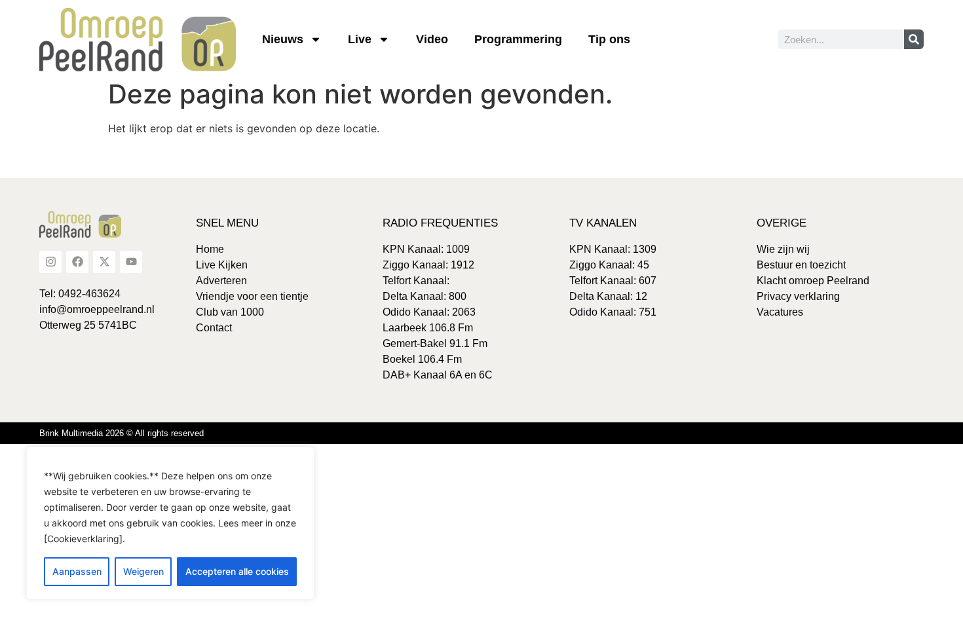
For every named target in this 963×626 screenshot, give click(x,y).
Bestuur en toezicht (801, 264)
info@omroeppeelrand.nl (97, 309)
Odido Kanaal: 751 (612, 312)
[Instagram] (50, 262)
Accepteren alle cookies (237, 571)
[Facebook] (77, 262)
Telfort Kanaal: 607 (612, 280)
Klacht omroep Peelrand (813, 280)
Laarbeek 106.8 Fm (428, 327)
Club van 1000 (230, 312)
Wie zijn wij (783, 249)
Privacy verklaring (798, 296)
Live (359, 39)
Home (210, 249)
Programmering (518, 39)
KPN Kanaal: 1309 (612, 249)
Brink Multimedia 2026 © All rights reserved (121, 433)
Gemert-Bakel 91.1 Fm (435, 343)
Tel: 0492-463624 (80, 293)
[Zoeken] (914, 39)
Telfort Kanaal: (416, 280)
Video (432, 39)
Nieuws (282, 39)
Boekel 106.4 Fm (422, 359)
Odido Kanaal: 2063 (429, 312)
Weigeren (143, 571)
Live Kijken (222, 264)
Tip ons (609, 39)
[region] (170, 523)
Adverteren (221, 280)
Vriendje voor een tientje (252, 296)
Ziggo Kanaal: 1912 (428, 264)
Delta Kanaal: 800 (424, 296)
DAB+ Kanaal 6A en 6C (438, 374)
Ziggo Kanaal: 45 (609, 264)
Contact (214, 327)
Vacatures (780, 312)
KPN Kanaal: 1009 (426, 249)
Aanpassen (77, 571)
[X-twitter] (104, 262)
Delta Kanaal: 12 (608, 296)
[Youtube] (131, 262)
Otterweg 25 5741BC (88, 325)
